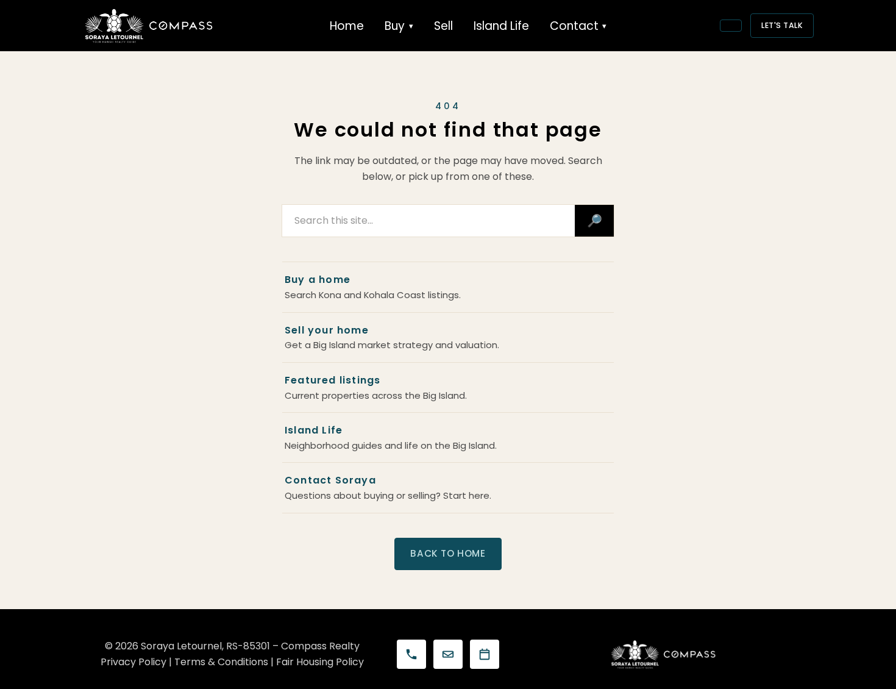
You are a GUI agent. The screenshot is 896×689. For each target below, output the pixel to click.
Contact (574, 26)
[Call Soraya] (411, 654)
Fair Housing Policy (320, 662)
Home (347, 26)
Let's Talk (782, 25)
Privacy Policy (133, 662)
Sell (443, 26)
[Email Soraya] (448, 654)
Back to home (447, 553)
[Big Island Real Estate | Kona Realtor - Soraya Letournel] (149, 25)
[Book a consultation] (484, 654)
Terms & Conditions (221, 662)
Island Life (501, 26)
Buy (395, 26)
